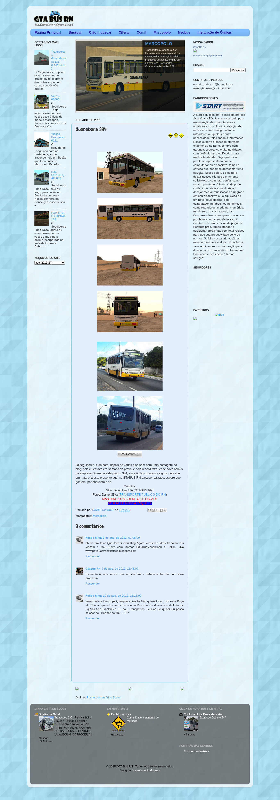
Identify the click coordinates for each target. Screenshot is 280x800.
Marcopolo (162, 32)
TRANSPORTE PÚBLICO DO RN (143, 494)
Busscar (75, 32)
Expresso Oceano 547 (212, 717)
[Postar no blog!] (153, 510)
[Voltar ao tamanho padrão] (176, 136)
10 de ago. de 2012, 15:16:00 (122, 595)
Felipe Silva (93, 537)
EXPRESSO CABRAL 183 (58, 216)
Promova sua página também (207, 55)
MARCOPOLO (158, 43)
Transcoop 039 (64, 717)
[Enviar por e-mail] (149, 510)
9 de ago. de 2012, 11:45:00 (120, 568)
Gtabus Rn (92, 568)
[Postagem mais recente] (77, 689)
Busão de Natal (49, 714)
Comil (141, 32)
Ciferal (124, 32)
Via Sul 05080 (55, 98)
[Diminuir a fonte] (181, 136)
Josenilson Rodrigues (146, 770)
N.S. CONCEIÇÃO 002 (57, 175)
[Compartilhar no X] (157, 510)
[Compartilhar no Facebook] (161, 510)
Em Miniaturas (121, 714)
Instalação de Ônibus (214, 32)
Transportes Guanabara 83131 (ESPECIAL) (58, 60)
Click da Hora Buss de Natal (203, 714)
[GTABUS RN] (195, 51)
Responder (92, 556)
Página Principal (48, 32)
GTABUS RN (199, 47)
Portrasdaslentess (196, 751)
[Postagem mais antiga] (182, 689)
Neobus (184, 32)
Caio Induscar (100, 32)
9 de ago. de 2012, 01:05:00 (121, 537)
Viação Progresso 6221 (58, 137)
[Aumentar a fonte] (170, 136)
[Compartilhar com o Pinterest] (165, 510)
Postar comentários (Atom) (104, 697)
